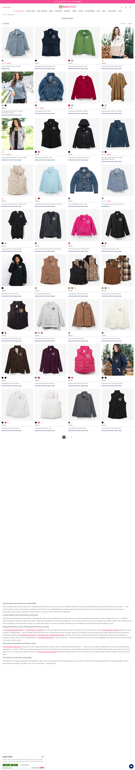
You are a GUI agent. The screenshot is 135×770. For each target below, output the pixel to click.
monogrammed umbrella (110, 630)
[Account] (126, 7)
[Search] (121, 7)
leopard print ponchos (28, 635)
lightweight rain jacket (34, 630)
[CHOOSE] (30, 55)
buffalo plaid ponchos (56, 635)
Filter (6, 24)
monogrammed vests (45, 638)
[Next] (74, 437)
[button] (131, 24)
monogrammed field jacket (13, 630)
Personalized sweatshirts (12, 647)
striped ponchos (42, 635)
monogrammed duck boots (47, 652)
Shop (4, 14)
